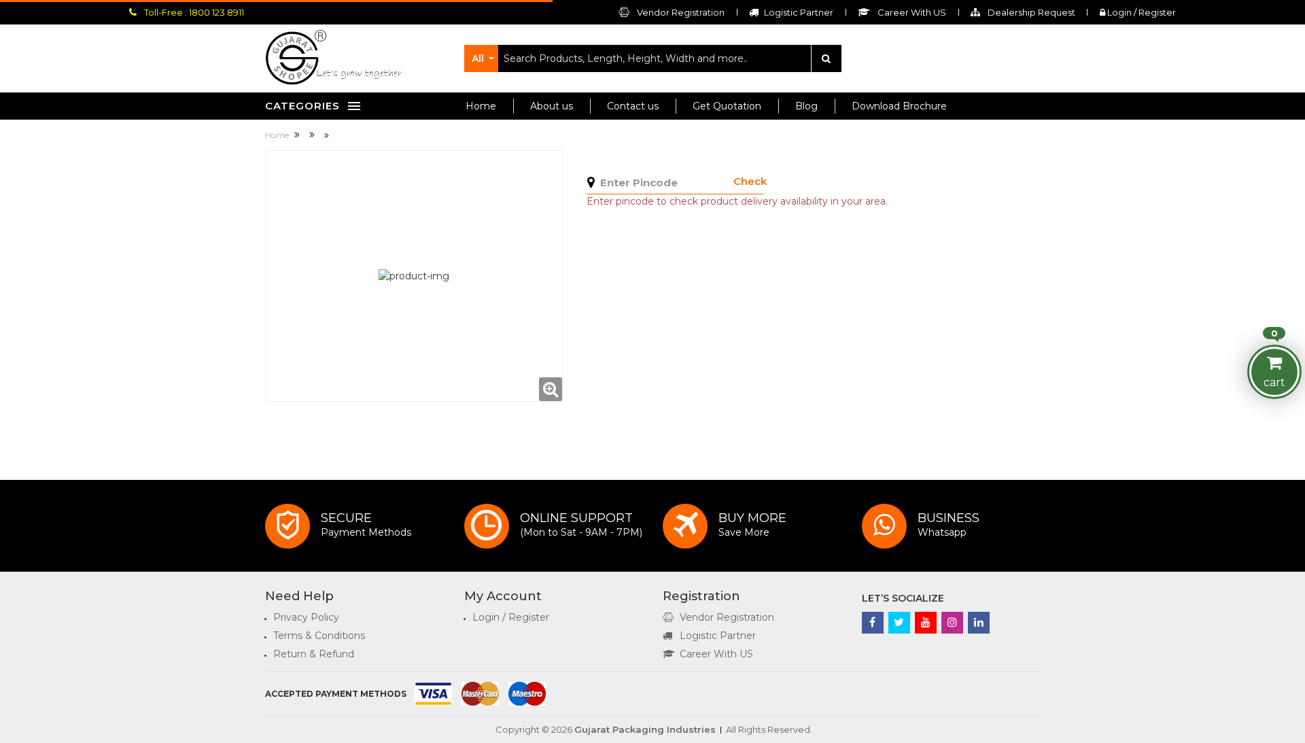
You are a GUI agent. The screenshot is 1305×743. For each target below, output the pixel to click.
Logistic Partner (718, 635)
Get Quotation (727, 106)
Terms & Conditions (319, 635)
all (478, 58)
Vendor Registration (680, 12)
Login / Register (1140, 12)
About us (551, 106)
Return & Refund (313, 654)
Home (481, 106)
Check (750, 181)
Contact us (633, 106)
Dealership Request (1030, 12)
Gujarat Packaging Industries (645, 729)
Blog (806, 106)
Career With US (716, 654)
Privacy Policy (306, 617)
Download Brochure (899, 106)
